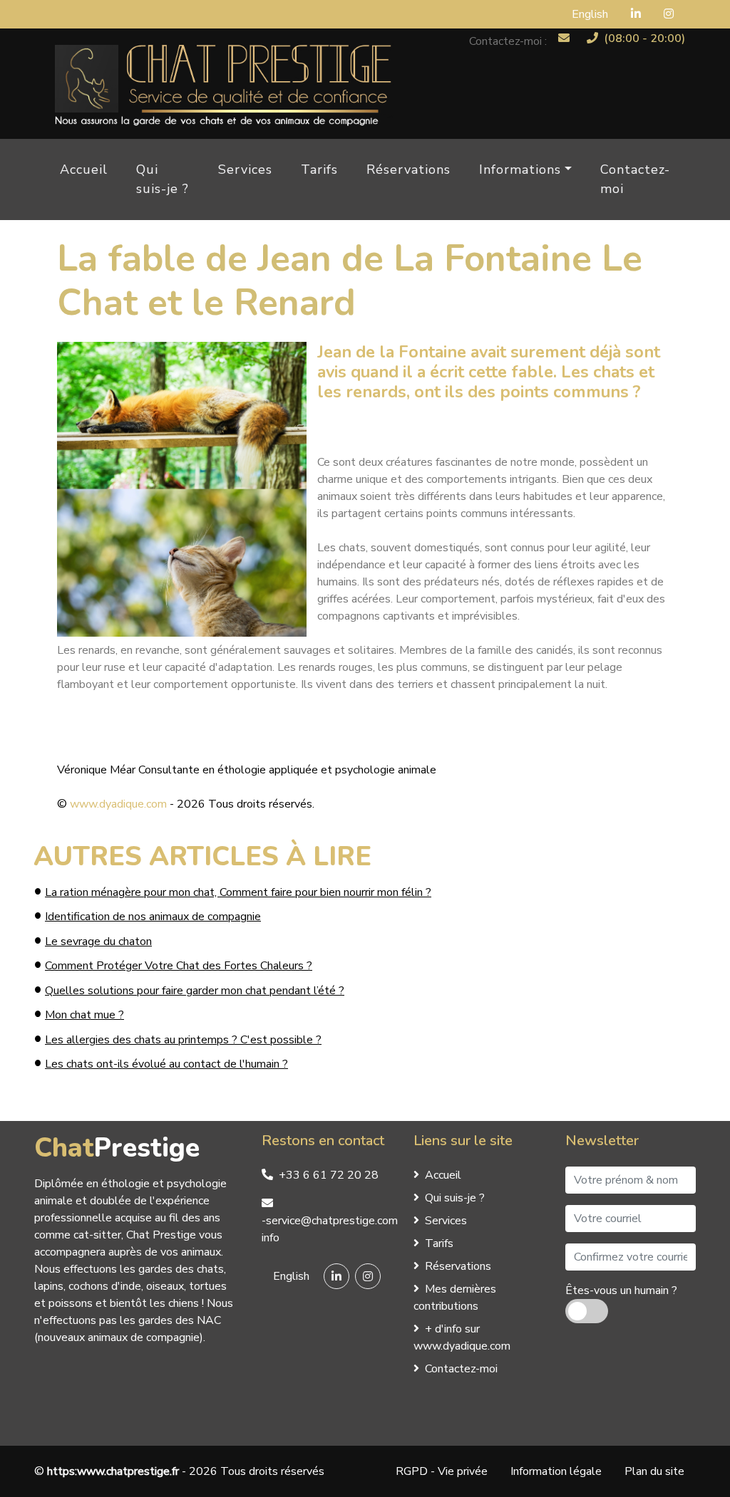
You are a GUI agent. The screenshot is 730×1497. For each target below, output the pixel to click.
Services (245, 169)
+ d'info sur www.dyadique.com (461, 1337)
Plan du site (654, 1471)
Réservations (408, 169)
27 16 (328, 1175)
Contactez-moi (635, 179)
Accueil (84, 169)
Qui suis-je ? (162, 179)
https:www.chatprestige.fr (113, 1471)
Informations (520, 169)
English (590, 14)
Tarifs (319, 169)
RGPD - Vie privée (442, 1471)
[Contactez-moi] (564, 37)
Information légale (556, 1471)
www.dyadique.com (118, 804)
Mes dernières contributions (454, 1297)
